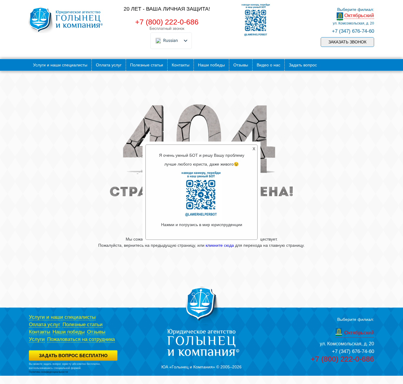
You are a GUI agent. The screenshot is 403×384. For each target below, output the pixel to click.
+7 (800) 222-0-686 (167, 22)
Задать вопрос (303, 65)
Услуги (37, 339)
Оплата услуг (109, 65)
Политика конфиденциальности (48, 371)
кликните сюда (220, 245)
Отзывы (240, 65)
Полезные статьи (146, 65)
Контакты (180, 65)
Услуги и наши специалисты (60, 65)
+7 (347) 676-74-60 (353, 31)
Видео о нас (268, 65)
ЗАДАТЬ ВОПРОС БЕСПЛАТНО (73, 355)
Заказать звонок (347, 42)
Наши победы (211, 65)
